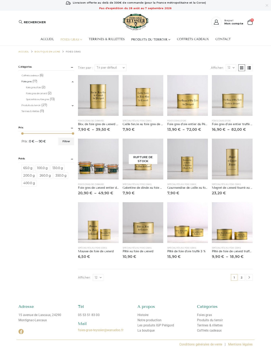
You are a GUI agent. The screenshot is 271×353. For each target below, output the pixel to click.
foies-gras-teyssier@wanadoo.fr (100, 330)
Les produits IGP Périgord (155, 325)
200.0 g (29, 175)
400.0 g (29, 183)
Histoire (143, 315)
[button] (32, 22)
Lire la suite (156, 145)
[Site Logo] (135, 22)
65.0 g (27, 168)
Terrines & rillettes (107, 39)
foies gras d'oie (176, 120)
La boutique (146, 330)
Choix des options (112, 81)
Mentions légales (240, 344)
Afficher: (217, 68)
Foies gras (70, 39)
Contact (223, 39)
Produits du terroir (149, 39)
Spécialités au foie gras (137, 120)
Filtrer (66, 141)
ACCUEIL (47, 39)
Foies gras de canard (91, 120)
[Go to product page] (98, 95)
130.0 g (57, 168)
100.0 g (42, 168)
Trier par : (85, 68)
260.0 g (45, 175)
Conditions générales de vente (200, 344)
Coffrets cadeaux (193, 39)
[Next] (249, 277)
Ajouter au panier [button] (156, 81)
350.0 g (60, 175)
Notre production (149, 320)
